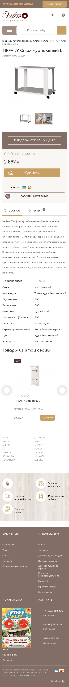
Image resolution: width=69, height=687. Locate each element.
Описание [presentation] (12, 210)
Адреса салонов (51, 638)
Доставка (19, 496)
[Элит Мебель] (15, 15)
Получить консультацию (34, 196)
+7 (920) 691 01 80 (53, 624)
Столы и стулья (41, 40)
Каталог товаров (22, 40)
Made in (56, 681)
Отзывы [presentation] (34, 210)
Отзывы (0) (28, 153)
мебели (52, 499)
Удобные (19, 509)
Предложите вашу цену (34, 140)
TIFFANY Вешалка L (27, 401)
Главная (6, 40)
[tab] (12, 211)
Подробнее (47, 418)
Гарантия (52, 483)
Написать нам (49, 643)
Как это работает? (54, 4)
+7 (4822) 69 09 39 (53, 610)
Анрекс (39, 280)
